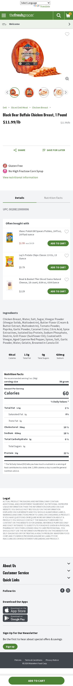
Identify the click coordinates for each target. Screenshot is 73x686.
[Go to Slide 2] (29, 92)
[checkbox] (67, 34)
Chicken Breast (40, 107)
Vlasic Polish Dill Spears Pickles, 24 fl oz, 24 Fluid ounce (40, 232)
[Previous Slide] (7, 92)
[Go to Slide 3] (44, 92)
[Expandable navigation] (3, 15)
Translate (45, 6)
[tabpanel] (36, 338)
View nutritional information (20, 177)
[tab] (19, 198)
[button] (58, 15)
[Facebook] (62, 591)
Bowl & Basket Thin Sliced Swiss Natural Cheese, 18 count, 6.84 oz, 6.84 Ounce (40, 280)
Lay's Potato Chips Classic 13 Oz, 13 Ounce (38, 256)
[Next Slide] (65, 92)
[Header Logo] (21, 15)
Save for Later (56, 150)
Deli (5, 107)
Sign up (10, 646)
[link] (53, 150)
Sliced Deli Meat (19, 107)
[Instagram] (68, 591)
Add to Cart (58, 243)
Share (21, 150)
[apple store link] (15, 612)
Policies (18, 660)
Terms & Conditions (33, 660)
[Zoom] (67, 78)
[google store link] (15, 621)
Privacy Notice (52, 660)
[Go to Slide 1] (14, 92)
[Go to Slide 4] (58, 92)
